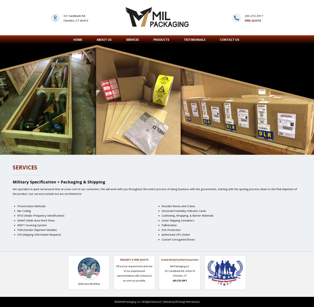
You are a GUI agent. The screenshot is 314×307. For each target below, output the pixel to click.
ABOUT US (104, 40)
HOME (77, 40)
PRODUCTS (161, 40)
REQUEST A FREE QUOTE (134, 259)
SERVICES (132, 40)
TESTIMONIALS (194, 40)
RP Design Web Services (187, 301)
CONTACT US (229, 40)
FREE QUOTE (253, 20)
